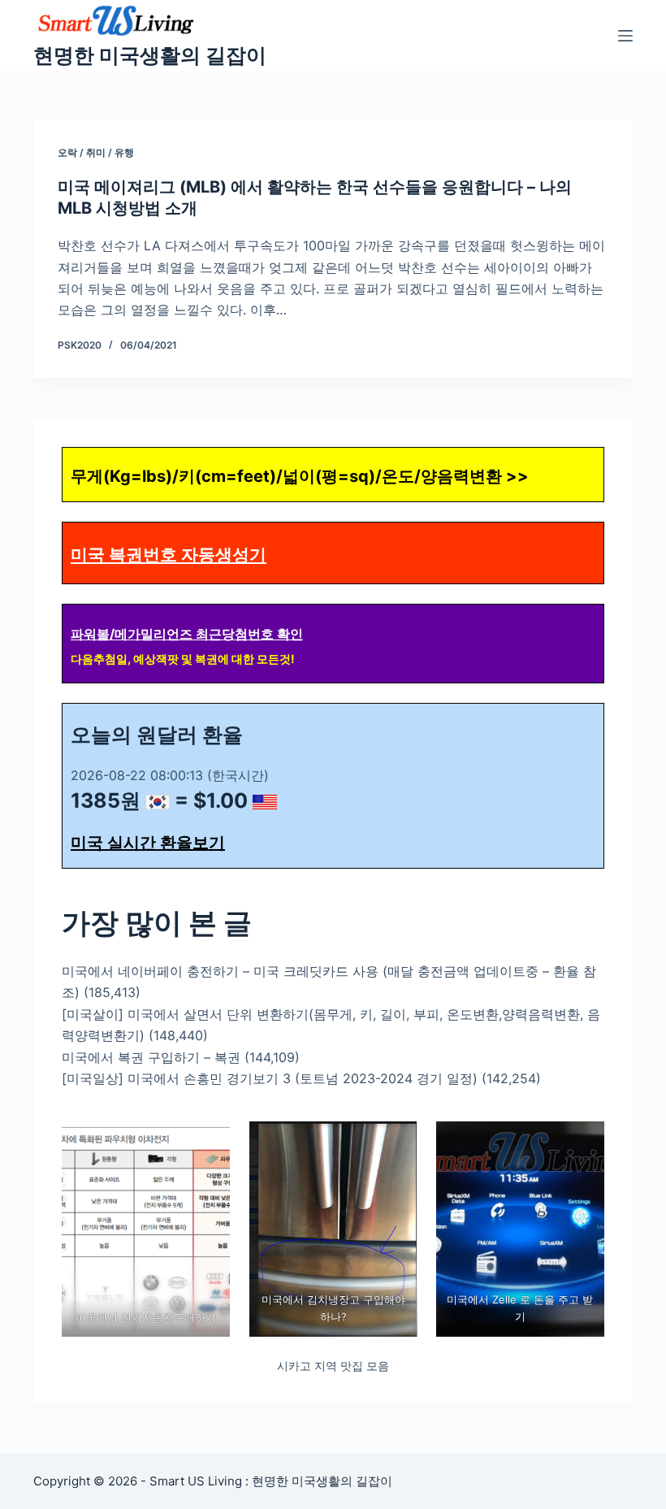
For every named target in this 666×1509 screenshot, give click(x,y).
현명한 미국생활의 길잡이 (149, 55)
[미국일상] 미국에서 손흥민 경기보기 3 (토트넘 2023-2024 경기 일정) (270, 1078)
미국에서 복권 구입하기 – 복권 (151, 1057)
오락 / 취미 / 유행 (96, 152)
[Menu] (625, 35)
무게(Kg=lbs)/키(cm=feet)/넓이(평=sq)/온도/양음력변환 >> (300, 476)
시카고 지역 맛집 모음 (333, 1365)
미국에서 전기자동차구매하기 (146, 1317)
